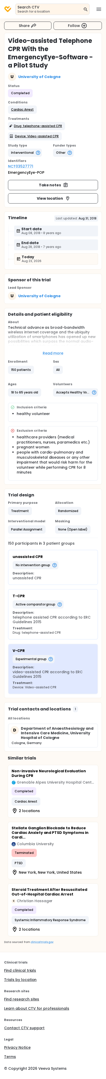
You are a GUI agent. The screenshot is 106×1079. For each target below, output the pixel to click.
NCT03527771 (20, 166)
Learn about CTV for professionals (36, 1008)
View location (50, 198)
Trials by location (20, 979)
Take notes (50, 185)
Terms (10, 1056)
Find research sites (21, 999)
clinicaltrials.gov (42, 942)
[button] (22, 109)
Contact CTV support (24, 1027)
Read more (53, 353)
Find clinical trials (20, 970)
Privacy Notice (17, 1047)
